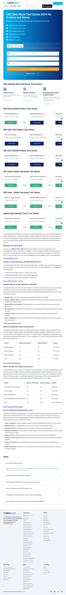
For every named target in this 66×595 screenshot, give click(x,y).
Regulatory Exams (27, 576)
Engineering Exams (28, 536)
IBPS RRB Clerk (47, 524)
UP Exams (25, 540)
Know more (7, 100)
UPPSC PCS (46, 536)
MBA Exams (26, 522)
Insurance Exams (27, 572)
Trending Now (26, 567)
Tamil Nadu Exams (27, 529)
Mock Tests (13, 6)
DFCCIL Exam (46, 538)
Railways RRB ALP (7, 578)
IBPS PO (45, 517)
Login (37, 73)
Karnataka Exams (27, 527)
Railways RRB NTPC (48, 529)
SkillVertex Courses (28, 562)
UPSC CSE (45, 535)
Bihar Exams (26, 549)
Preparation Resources (28, 569)
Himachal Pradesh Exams (29, 558)
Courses (6, 6)
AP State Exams (27, 556)
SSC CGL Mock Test (8, 567)
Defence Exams (27, 553)
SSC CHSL (45, 527)
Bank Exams (26, 570)
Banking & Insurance (28, 515)
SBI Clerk (45, 518)
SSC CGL (45, 526)
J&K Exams (26, 538)
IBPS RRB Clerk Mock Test (9, 569)
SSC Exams (26, 517)
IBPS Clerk (45, 520)
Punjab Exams (26, 545)
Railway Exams (27, 524)
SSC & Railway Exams (28, 574)
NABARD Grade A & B (48, 533)
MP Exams (25, 551)
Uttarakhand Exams (28, 544)
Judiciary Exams (27, 531)
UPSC (24, 520)
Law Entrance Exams (28, 533)
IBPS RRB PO (46, 522)
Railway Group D (47, 540)
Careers (45, 569)
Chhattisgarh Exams (28, 560)
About (44, 567)
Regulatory (26, 518)
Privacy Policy (46, 572)
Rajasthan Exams (27, 542)
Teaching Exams (27, 554)
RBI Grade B (46, 531)
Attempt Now (11, 122)
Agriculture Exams (27, 535)
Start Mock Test (33, 69)
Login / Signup (57, 3)
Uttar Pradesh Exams (28, 585)
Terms (44, 574)
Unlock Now (38, 122)
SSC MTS (5, 576)
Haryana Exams (27, 547)
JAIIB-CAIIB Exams (27, 526)
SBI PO (45, 515)
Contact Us (46, 570)
